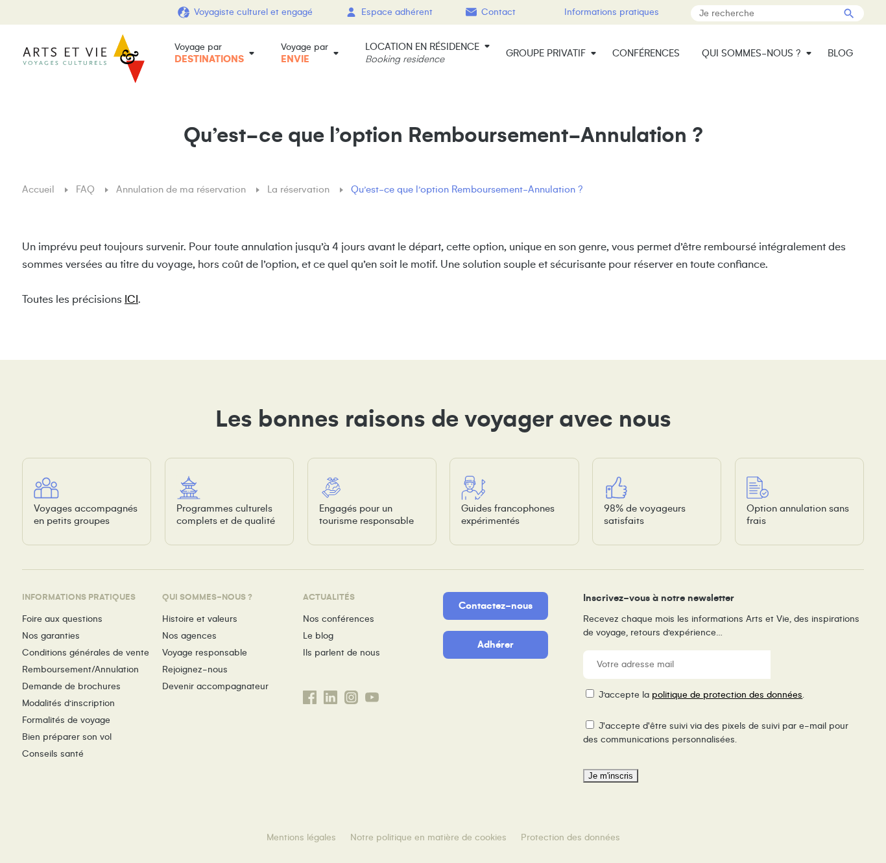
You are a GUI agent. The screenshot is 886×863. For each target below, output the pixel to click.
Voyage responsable (204, 652)
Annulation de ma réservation (182, 189)
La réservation (299, 189)
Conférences (646, 53)
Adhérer (495, 644)
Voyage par (209, 53)
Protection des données (570, 837)
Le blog (318, 636)
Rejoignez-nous (195, 669)
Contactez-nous (496, 605)
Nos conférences (338, 619)
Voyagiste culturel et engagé (253, 12)
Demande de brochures (71, 686)
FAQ (86, 189)
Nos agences (189, 636)
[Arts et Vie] (83, 58)
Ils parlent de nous (341, 652)
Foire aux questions (62, 619)
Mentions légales (301, 837)
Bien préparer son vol (67, 737)
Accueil (39, 189)
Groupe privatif (546, 53)
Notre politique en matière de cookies (428, 837)
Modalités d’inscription (68, 703)
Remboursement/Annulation (80, 669)
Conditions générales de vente (85, 652)
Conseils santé (53, 754)
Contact (498, 12)
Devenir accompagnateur (215, 686)
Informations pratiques (611, 12)
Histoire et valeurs (199, 619)
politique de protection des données (727, 695)
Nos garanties (51, 636)
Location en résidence (422, 52)
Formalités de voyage (66, 720)
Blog (840, 53)
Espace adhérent (397, 12)
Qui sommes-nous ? (751, 53)
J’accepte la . (701, 695)
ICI (131, 299)
